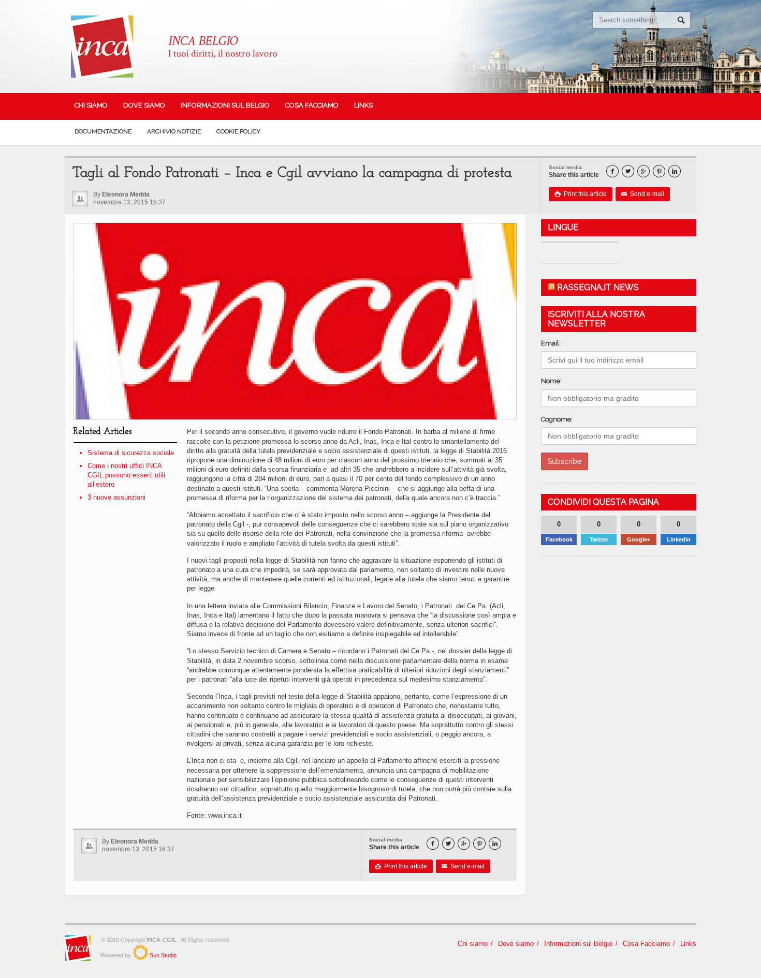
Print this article (580, 194)
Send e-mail (642, 194)
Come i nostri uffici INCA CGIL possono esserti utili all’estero (126, 475)
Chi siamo (91, 105)
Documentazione (103, 131)
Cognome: (557, 419)
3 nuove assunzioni (116, 497)
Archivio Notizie (174, 131)
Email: (551, 343)
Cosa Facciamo (312, 105)
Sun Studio (162, 955)
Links (363, 105)
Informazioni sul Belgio (225, 105)
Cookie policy (238, 131)
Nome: (551, 381)
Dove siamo (144, 105)
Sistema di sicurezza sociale (130, 453)
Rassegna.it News (598, 287)
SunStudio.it (140, 952)
